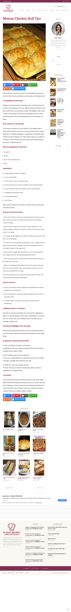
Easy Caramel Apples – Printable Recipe (61, 80)
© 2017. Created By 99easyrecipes (60, 573)
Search (58, 64)
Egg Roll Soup (52, 538)
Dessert (39, 10)
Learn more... (58, 38)
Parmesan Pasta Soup (53, 533)
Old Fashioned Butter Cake (9, 478)
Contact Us (65, 10)
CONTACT (27, 572)
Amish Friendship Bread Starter (56, 543)
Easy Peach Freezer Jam (8, 454)
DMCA (4, 572)
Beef (34, 10)
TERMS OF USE (10, 572)
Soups (58, 10)
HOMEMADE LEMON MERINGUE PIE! (24, 478)
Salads (52, 10)
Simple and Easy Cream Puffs (37, 478)
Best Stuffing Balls (8, 429)
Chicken (28, 10)
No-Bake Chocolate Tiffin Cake (56, 548)
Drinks (46, 10)
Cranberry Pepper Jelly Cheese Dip (60, 100)
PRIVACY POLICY (19, 572)
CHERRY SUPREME (38, 453)
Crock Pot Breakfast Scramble (23, 454)
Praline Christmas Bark (38, 430)
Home (22, 10)
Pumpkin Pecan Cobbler (22, 430)
